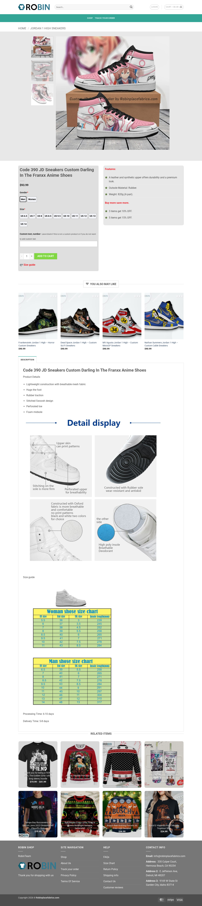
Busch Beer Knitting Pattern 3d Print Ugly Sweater (122, 827)
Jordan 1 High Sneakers (48, 28)
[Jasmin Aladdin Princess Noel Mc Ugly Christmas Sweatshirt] (80, 764)
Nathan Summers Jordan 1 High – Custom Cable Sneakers (161, 344)
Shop (90, 18)
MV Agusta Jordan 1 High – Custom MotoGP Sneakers (120, 344)
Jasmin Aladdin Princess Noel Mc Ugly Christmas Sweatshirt (80, 777)
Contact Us (109, 881)
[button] (154, 7)
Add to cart (45, 256)
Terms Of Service (70, 881)
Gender (24, 192)
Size (22, 209)
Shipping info (110, 875)
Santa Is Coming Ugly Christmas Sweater (122, 777)
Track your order (105, 18)
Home (22, 28)
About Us (66, 863)
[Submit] (131, 7)
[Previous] (62, 93)
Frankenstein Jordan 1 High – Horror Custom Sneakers (36, 344)
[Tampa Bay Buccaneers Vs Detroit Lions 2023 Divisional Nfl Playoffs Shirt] (37, 814)
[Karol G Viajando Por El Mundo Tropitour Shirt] (164, 814)
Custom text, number (30, 234)
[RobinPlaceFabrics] (34, 7)
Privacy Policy (68, 875)
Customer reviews (113, 887)
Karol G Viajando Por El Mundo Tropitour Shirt (164, 827)
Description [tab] (27, 359)
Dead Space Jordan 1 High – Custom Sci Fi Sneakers (79, 344)
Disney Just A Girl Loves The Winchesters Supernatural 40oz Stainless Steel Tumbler (164, 776)
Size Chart (109, 863)
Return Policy (110, 869)
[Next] (163, 93)
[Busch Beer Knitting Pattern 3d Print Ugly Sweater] (122, 814)
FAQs (106, 857)
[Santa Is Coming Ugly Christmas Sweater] (122, 764)
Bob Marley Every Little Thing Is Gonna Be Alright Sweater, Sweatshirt (80, 825)
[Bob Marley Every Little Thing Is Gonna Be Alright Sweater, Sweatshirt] (80, 814)
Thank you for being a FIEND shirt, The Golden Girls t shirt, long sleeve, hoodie (38, 776)
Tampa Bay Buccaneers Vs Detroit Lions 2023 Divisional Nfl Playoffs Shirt (37, 825)
